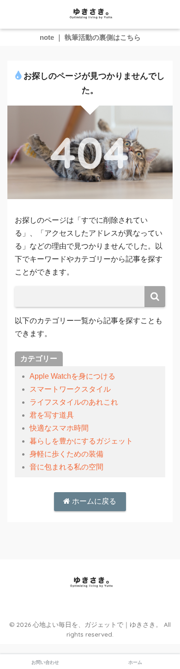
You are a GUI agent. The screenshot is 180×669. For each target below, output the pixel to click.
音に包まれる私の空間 (66, 467)
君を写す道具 (52, 415)
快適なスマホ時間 (59, 428)
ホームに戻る (93, 501)
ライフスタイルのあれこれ (74, 402)
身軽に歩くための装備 (66, 454)
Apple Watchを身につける (72, 376)
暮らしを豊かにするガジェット (81, 441)
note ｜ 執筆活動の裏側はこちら (90, 37)
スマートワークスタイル (70, 389)
